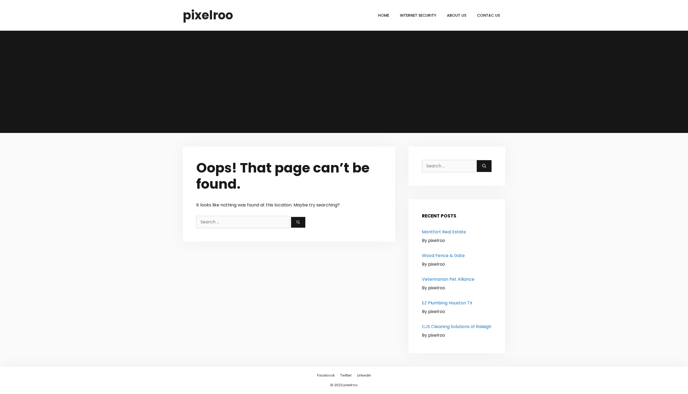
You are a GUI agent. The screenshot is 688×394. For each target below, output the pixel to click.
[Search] (298, 222)
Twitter (346, 375)
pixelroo (208, 15)
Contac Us (488, 15)
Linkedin (364, 375)
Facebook (326, 375)
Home (383, 15)
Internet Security (418, 15)
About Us (456, 15)
